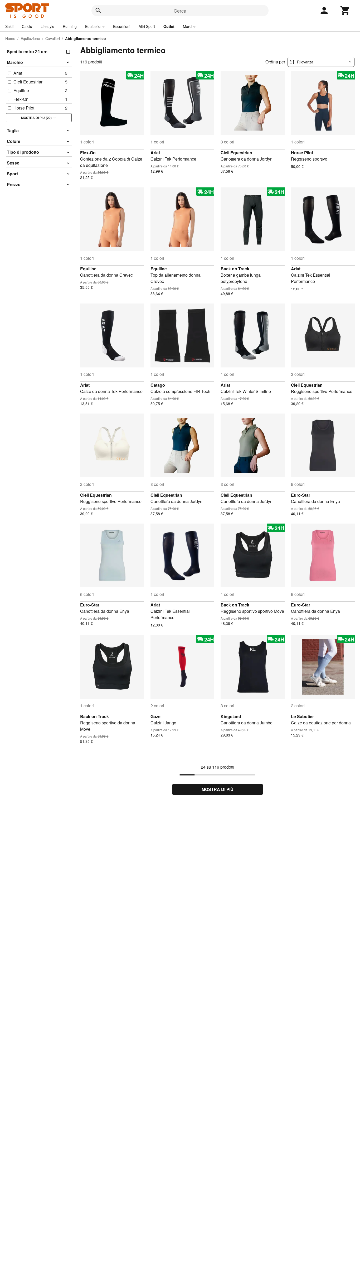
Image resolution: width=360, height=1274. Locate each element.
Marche (189, 26)
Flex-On (88, 153)
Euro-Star (300, 495)
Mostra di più (217, 789)
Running (70, 26)
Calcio (27, 26)
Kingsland (231, 716)
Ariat (155, 153)
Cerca (180, 10)
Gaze (155, 716)
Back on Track (235, 269)
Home (10, 38)
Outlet (168, 26)
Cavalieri (52, 38)
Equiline (88, 269)
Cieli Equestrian (236, 153)
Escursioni (121, 26)
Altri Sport (147, 26)
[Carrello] (345, 10)
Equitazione (95, 26)
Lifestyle (47, 26)
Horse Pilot (302, 153)
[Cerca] (98, 10)
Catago (157, 385)
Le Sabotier (302, 716)
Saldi (9, 26)
